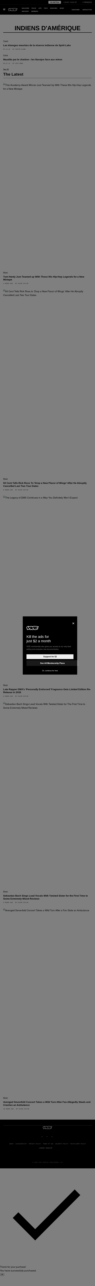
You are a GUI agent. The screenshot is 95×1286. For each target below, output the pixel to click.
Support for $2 (50, 657)
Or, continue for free (50, 671)
